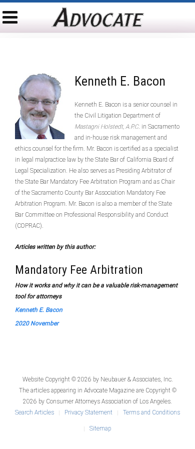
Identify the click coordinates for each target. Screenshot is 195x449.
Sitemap (100, 428)
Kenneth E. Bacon (38, 309)
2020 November (36, 323)
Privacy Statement (88, 412)
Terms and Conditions (151, 412)
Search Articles (34, 412)
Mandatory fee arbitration (79, 270)
